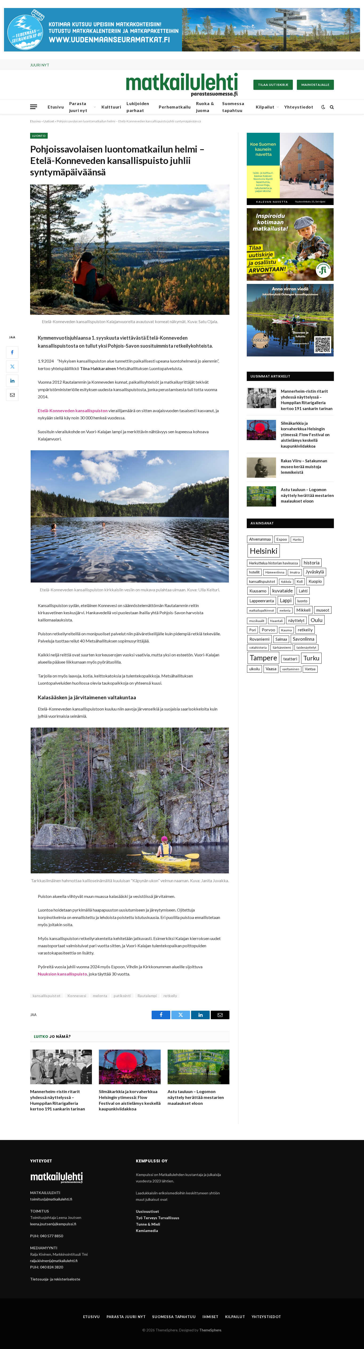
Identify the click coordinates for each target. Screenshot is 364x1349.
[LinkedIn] (12, 380)
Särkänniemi (282, 647)
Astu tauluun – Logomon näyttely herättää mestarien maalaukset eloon (196, 1097)
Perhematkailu (175, 106)
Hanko (297, 539)
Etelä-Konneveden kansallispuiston (73, 410)
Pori (252, 630)
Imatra (295, 572)
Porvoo (268, 629)
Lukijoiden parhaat (138, 107)
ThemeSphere (210, 1330)
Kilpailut (265, 106)
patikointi (122, 995)
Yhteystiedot (298, 106)
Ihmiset (211, 1317)
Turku (311, 658)
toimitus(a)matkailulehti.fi (51, 1199)
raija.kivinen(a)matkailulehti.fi (54, 1260)
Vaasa (271, 668)
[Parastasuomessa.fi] (182, 84)
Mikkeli (303, 609)
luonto (302, 601)
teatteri (290, 658)
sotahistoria (258, 647)
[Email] (12, 394)
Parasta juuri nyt (78, 107)
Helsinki (264, 550)
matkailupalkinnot (261, 610)
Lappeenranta (261, 600)
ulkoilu (254, 669)
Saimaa (281, 639)
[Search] (331, 107)
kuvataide (282, 590)
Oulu (316, 620)
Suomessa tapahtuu (233, 107)
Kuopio (315, 581)
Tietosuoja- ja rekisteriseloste (55, 1279)
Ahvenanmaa (260, 539)
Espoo (282, 539)
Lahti (303, 590)
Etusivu (56, 106)
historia (311, 562)
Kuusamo (257, 590)
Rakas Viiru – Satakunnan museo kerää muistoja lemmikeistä (304, 466)
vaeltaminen (290, 669)
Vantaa (310, 669)
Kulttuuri (111, 106)
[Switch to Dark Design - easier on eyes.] (323, 107)
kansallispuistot (47, 995)
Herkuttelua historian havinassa (273, 563)
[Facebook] (12, 352)
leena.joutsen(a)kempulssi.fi (53, 1224)
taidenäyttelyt (306, 647)
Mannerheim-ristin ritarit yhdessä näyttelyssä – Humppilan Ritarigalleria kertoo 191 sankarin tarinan (57, 1100)
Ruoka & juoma (205, 107)
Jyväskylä (315, 572)
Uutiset (48, 121)
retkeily (170, 995)
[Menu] (33, 107)
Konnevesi (76, 995)
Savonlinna (303, 639)
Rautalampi (147, 995)
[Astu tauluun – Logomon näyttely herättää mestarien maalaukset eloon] (198, 1067)
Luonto (39, 136)
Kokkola (286, 581)
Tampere (263, 657)
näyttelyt (296, 620)
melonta (100, 995)
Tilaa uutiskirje (273, 85)
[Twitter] (12, 366)
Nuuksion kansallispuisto (62, 973)
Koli (300, 581)
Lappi (286, 600)
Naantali (276, 621)
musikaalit (256, 621)
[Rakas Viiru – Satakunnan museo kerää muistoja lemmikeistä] (261, 467)
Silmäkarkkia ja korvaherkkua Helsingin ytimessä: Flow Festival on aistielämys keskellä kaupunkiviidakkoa (119, 65)
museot (322, 610)
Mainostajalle (315, 85)
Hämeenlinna (274, 572)
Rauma (286, 630)
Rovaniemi (259, 638)
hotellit (254, 572)
